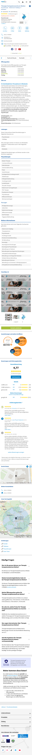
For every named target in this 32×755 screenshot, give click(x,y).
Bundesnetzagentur (12, 675)
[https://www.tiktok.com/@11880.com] (11, 750)
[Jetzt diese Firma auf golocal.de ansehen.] (13, 389)
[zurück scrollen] (1, 58)
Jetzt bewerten (16, 377)
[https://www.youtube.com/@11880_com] (19, 750)
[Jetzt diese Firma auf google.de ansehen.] (13, 397)
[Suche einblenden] (19, 2)
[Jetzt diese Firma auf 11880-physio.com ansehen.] (13, 387)
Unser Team (6, 551)
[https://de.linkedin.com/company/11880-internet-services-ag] (15, 750)
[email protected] (11, 587)
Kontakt (21, 58)
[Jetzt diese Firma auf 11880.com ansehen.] (13, 384)
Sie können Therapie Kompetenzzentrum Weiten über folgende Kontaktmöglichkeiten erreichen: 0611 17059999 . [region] (16, 585)
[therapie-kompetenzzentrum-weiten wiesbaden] (8, 317)
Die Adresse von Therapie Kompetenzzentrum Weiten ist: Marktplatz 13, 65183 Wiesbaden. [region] (16, 571)
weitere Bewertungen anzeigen (16, 452)
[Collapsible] (29, 566)
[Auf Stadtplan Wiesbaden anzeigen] (30, 466)
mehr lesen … (8, 415)
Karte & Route (11, 58)
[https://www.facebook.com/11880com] (3, 750)
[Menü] (30, 2)
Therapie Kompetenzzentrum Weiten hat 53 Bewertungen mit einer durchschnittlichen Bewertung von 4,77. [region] (16, 630)
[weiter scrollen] (30, 58)
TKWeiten (5, 546)
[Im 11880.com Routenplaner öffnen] (27, 466)
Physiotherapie (7, 549)
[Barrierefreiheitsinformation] (26, 2)
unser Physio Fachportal (17, 420)
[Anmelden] (23, 2)
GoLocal (14, 408)
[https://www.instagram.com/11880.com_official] (7, 750)
